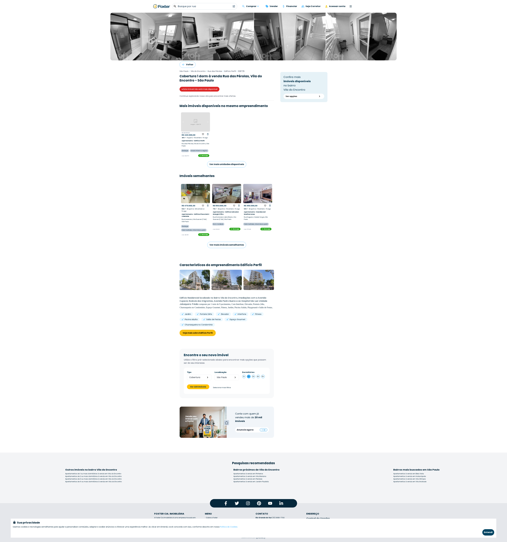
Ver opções (291, 96)
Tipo (189, 372)
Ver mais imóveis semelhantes (227, 244)
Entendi (488, 532)
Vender (274, 6)
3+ (253, 376)
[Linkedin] (281, 503)
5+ (263, 376)
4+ (258, 376)
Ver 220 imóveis (198, 386)
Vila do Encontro (198, 71)
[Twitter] (237, 503)
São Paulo (184, 71)
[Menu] (351, 6)
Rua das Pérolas (215, 71)
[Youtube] (270, 503)
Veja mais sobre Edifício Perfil (198, 333)
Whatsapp (204, 155)
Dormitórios (248, 372)
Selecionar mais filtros (222, 388)
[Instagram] (248, 503)
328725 (241, 71)
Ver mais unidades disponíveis (226, 164)
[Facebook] (225, 503)
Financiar (291, 6)
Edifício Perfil (230, 71)
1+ (244, 376)
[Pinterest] (259, 503)
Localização (221, 372)
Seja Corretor (313, 6)
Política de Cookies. (229, 526)
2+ (249, 376)
